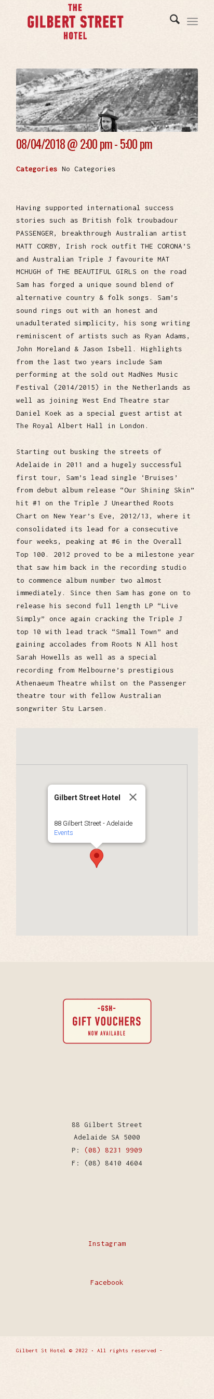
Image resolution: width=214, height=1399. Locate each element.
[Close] (133, 797)
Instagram (107, 1243)
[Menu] (192, 21)
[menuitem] (169, 21)
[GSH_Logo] (95, 21)
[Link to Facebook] (174, 1375)
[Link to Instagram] (190, 1375)
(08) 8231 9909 (113, 1150)
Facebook (107, 1282)
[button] (96, 858)
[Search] (169, 21)
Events (63, 832)
